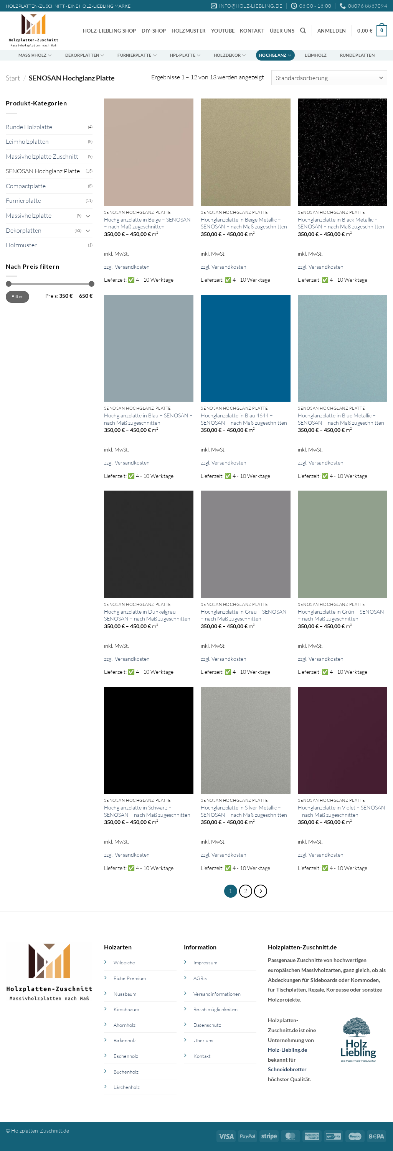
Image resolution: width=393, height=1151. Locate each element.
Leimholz (316, 55)
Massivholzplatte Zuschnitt (42, 156)
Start (13, 78)
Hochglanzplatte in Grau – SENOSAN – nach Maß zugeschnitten (244, 615)
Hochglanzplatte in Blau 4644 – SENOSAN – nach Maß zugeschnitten (244, 419)
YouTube (222, 31)
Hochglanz (272, 55)
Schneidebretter (287, 1069)
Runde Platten (357, 55)
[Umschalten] (87, 215)
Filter (17, 296)
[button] (331, 31)
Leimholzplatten (27, 141)
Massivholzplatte (28, 215)
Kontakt (252, 31)
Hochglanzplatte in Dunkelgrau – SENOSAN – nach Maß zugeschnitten (147, 615)
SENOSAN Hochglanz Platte (43, 171)
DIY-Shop (154, 31)
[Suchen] (303, 30)
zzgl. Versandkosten (127, 266)
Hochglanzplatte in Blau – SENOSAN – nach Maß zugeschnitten (148, 419)
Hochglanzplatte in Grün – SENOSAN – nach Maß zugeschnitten (341, 615)
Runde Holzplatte (29, 127)
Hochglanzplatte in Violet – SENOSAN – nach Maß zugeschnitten (341, 811)
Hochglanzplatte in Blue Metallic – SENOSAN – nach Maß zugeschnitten (341, 419)
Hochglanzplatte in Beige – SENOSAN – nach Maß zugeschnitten (147, 223)
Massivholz (32, 55)
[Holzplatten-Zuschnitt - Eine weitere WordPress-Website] (38, 30)
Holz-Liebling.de (287, 1049)
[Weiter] (260, 891)
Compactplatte (26, 186)
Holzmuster (189, 31)
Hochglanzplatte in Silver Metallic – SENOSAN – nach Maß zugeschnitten (244, 811)
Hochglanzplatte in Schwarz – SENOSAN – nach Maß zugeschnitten (147, 811)
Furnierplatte (134, 55)
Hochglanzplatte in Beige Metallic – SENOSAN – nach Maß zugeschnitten (244, 223)
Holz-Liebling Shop (109, 31)
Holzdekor (227, 55)
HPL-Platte (182, 55)
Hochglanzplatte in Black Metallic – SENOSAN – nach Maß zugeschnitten (341, 223)
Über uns (282, 31)
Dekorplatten (82, 55)
